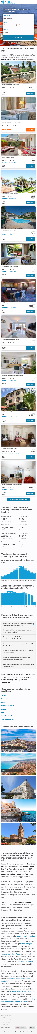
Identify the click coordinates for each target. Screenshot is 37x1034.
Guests (5, 29)
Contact (33, 1031)
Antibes (3, 695)
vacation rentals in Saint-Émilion (21, 991)
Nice (2, 712)
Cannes (3, 702)
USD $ (31, 1027)
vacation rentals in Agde (10, 954)
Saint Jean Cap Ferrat (8, 716)
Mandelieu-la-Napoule (8, 706)
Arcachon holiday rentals (25, 936)
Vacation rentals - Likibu (8, 2)
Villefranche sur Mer (7, 719)
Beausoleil (4, 699)
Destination (6, 15)
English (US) (21, 1027)
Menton (3, 709)
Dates (5, 22)
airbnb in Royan (26, 944)
